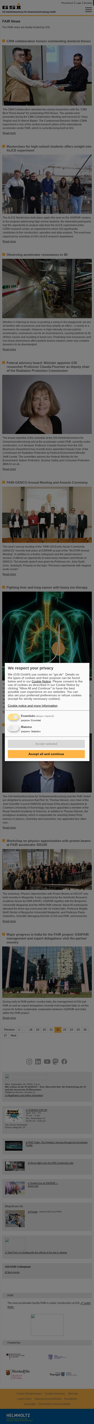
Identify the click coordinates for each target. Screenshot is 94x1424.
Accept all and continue (46, 754)
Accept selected (46, 743)
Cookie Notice (41, 681)
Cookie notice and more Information (32, 705)
